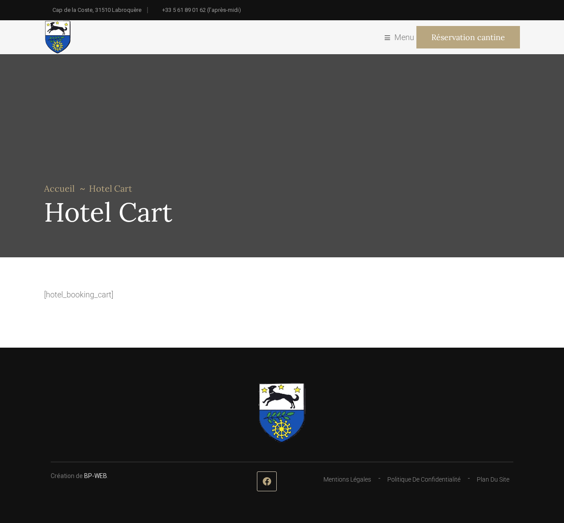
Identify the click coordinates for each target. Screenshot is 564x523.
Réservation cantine (468, 37)
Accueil (59, 188)
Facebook (267, 481)
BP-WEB (95, 475)
